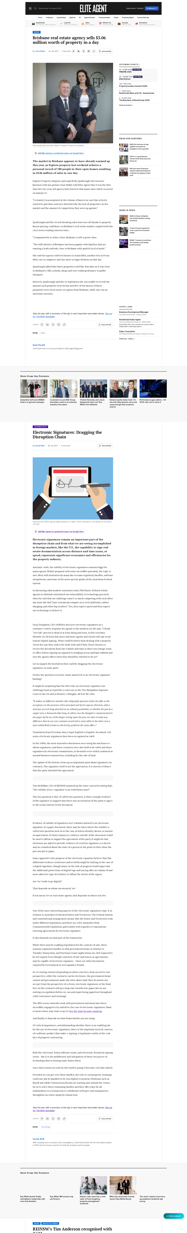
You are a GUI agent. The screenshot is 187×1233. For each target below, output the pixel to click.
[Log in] (30, 8)
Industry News (50, 1223)
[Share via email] (89, 51)
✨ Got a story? (174, 1216)
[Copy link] (94, 51)
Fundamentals (104, 17)
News (40, 17)
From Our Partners (130, 138)
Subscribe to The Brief (134, 8)
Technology (40, 427)
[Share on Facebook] (73, 51)
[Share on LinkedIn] (78, 51)
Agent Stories (89, 17)
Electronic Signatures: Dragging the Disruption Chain (67, 434)
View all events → (126, 105)
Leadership (61, 17)
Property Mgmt (128, 17)
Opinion (72, 17)
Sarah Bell (39, 446)
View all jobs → (127, 339)
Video (116, 17)
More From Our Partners (34, 376)
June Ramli (40, 51)
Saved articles (143, 17)
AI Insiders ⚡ (152, 8)
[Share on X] (84, 51)
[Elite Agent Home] (93, 8)
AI (80, 17)
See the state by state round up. (85, 1011)
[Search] (35, 8)
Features (49, 17)
